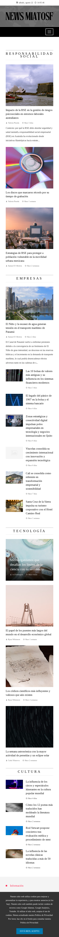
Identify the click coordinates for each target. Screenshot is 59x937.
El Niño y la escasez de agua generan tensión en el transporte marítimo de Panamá (26, 327)
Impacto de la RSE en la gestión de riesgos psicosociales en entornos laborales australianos (29, 113)
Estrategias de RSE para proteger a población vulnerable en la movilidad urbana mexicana (26, 256)
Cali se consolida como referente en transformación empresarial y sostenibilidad (38, 481)
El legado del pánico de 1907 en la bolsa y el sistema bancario (39, 399)
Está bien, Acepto (29, 931)
